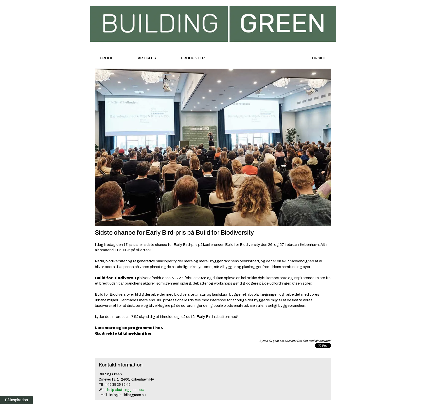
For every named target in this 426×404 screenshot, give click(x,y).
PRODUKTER (193, 58)
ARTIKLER (147, 58)
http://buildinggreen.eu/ (125, 390)
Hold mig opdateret (102, 325)
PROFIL (106, 58)
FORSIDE (318, 58)
